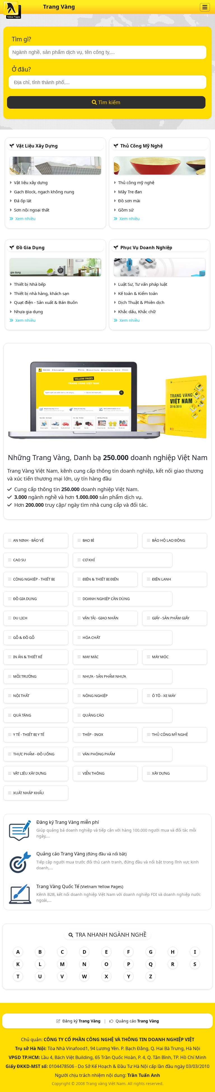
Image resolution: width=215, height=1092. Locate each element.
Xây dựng (161, 773)
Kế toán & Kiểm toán (138, 293)
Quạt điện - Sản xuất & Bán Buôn (46, 302)
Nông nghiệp (95, 695)
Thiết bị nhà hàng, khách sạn (41, 293)
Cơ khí (89, 559)
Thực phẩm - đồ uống (33, 753)
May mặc (91, 656)
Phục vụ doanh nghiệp (146, 247)
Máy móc (160, 656)
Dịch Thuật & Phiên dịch (141, 302)
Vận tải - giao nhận (100, 617)
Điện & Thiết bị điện (101, 579)
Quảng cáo (93, 715)
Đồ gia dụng (30, 247)
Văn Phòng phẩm (99, 753)
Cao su (19, 559)
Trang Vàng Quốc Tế (79, 886)
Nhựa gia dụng (28, 311)
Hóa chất (91, 637)
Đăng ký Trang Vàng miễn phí (67, 822)
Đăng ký (81, 1021)
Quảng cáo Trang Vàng (81, 854)
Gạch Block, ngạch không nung (44, 191)
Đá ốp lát (22, 200)
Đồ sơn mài (129, 200)
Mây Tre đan (130, 191)
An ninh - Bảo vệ (28, 540)
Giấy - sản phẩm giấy (170, 617)
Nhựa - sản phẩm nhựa (104, 676)
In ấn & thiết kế (27, 656)
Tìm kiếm (108, 102)
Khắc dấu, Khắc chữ (137, 311)
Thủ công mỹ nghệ (141, 146)
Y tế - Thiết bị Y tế (28, 734)
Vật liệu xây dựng (37, 146)
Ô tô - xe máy (164, 695)
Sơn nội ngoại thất (31, 210)
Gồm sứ (126, 210)
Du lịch (20, 617)
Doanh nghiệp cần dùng (106, 598)
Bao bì (88, 540)
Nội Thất (21, 695)
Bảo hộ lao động (168, 540)
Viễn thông (93, 773)
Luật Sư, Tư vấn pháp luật (142, 284)
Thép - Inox (93, 734)
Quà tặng (22, 715)
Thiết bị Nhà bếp (30, 284)
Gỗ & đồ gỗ (23, 637)
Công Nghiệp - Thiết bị (34, 579)
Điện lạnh (161, 579)
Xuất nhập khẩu (28, 792)
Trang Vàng (59, 6)
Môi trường (24, 676)
